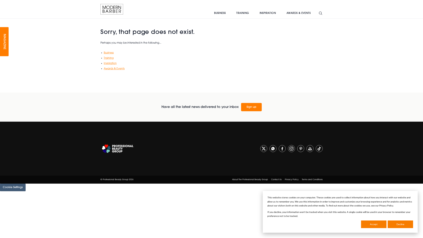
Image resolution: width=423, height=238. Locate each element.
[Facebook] (282, 148)
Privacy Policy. (386, 205)
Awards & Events (299, 13)
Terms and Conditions (312, 180)
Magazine (4, 42)
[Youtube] (310, 148)
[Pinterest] (300, 148)
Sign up (251, 107)
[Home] (111, 9)
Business (220, 13)
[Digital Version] (2, 20)
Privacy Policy (292, 180)
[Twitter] (263, 148)
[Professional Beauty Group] (117, 149)
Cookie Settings (13, 187)
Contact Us (276, 180)
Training (242, 13)
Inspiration (268, 13)
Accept (374, 224)
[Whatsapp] (273, 148)
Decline (400, 224)
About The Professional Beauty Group (250, 180)
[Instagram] (291, 148)
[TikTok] (319, 148)
